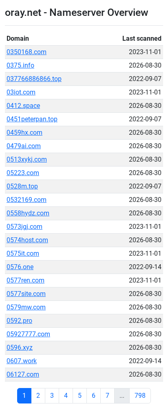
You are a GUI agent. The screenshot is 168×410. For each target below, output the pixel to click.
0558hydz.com (28, 213)
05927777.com (28, 334)
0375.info (20, 65)
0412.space (23, 106)
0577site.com (26, 294)
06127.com (23, 374)
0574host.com (27, 240)
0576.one (20, 267)
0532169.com (26, 200)
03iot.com (21, 92)
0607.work (22, 361)
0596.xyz (20, 347)
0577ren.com (25, 280)
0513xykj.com (27, 159)
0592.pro (19, 320)
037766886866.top (34, 79)
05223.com (23, 173)
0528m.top (22, 186)
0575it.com (23, 253)
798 (140, 395)
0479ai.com (24, 146)
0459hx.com (24, 132)
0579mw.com (26, 307)
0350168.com (26, 52)
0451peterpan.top (32, 119)
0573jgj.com (24, 226)
